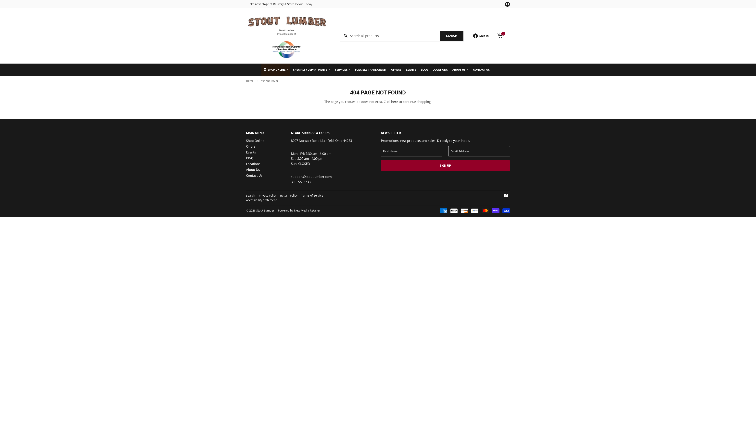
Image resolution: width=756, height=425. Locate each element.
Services (341, 69)
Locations (440, 69)
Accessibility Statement (261, 200)
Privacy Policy (267, 195)
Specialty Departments (310, 69)
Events (411, 69)
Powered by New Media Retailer (299, 210)
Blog (424, 69)
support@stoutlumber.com (311, 177)
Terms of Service (312, 195)
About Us (459, 69)
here (394, 102)
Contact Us (481, 69)
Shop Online (276, 69)
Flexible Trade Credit (371, 69)
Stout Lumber (265, 210)
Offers (396, 69)
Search (454, 36)
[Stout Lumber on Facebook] (506, 196)
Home (249, 80)
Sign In (484, 36)
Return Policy (288, 195)
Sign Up (445, 165)
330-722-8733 (301, 182)
